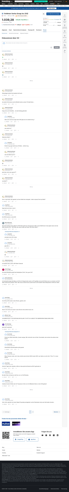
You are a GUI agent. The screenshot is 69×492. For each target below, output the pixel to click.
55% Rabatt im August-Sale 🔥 (41, 1)
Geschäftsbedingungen (44, 488)
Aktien (4, 5)
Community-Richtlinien (6, 51)
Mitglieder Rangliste (24, 33)
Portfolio (4, 452)
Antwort (5, 59)
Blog (3, 447)
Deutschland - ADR (51, 5)
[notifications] (64, 1)
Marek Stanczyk (8, 222)
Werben (38, 450)
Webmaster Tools (6, 455)
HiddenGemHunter (9, 54)
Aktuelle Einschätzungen (14, 33)
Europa (61, 5)
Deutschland (16, 5)
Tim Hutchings (8, 324)
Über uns (39, 447)
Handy (3, 450)
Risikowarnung (64, 488)
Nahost (65, 5)
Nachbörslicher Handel (36, 5)
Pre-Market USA (28, 5)
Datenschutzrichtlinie (55, 488)
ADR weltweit (44, 5)
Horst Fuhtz (7, 297)
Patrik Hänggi (8, 269)
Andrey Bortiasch (8, 277)
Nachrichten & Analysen (19, 30)
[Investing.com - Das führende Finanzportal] (7, 1)
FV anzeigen (56, 19)
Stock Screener (10, 5)
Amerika (57, 5)
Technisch (39, 30)
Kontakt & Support (41, 452)
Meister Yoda (8, 315)
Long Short (9, 116)
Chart (10, 30)
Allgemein (4, 30)
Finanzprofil (31, 30)
